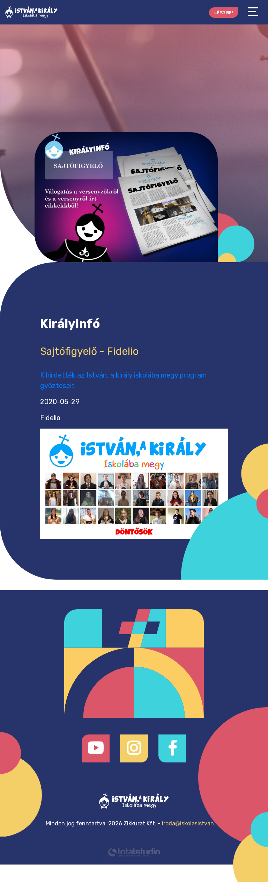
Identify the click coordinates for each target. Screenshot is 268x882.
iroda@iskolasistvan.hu (192, 823)
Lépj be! (223, 12)
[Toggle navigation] (253, 11)
